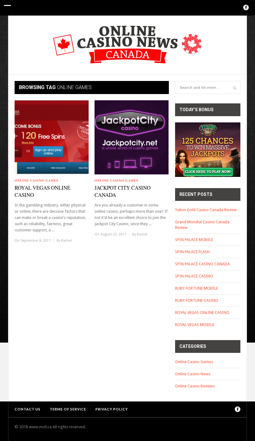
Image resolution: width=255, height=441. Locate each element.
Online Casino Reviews (195, 386)
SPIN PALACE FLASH (192, 251)
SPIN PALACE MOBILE (194, 239)
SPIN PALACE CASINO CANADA (202, 264)
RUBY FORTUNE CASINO (196, 300)
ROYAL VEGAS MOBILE (194, 324)
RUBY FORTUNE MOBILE (196, 288)
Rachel (66, 241)
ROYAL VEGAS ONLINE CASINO (42, 191)
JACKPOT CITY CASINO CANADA (123, 191)
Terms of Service (68, 409)
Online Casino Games (36, 180)
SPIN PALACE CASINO (194, 276)
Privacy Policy (111, 409)
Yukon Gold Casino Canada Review (206, 209)
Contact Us (27, 409)
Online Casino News (193, 374)
